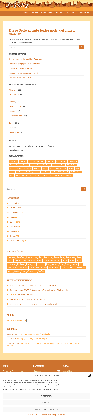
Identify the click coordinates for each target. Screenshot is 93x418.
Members (34, 12)
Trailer (37, 175)
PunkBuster (45, 172)
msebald (13, 299)
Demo (12, 165)
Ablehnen (46, 402)
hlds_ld (45, 168)
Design (18, 165)
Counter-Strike (16, 106)
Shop (67, 12)
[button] (89, 375)
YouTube (69, 175)
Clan (42, 161)
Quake (13, 111)
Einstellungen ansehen (46, 409)
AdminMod (13, 161)
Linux (64, 168)
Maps (77, 168)
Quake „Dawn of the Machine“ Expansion (25, 59)
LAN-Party (57, 168)
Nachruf (19, 172)
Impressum (61, 415)
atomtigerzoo (12, 334)
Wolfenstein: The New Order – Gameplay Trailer (38, 304)
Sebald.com (11, 339)
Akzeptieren (46, 396)
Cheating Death (34, 161)
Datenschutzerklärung (48, 415)
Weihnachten (59, 175)
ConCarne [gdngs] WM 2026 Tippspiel (24, 64)
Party (31, 172)
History (59, 12)
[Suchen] (81, 47)
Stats (11, 175)
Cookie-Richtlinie (34, 415)
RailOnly (65, 172)
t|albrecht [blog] (13, 343)
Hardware (37, 168)
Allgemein (13, 90)
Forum (43, 12)
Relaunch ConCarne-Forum (20, 78)
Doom (33, 165)
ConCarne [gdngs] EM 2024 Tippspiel (24, 73)
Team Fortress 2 (16, 116)
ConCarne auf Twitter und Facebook (41, 285)
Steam (18, 175)
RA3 (59, 172)
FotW (11, 127)
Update (44, 175)
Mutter (12, 172)
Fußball (73, 165)
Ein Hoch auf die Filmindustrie (55, 290)
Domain (25, 165)
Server (50, 12)
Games (12, 102)
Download (40, 165)
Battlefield (22, 161)
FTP (68, 165)
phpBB (37, 172)
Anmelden (67, 371)
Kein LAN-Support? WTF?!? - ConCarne (25, 290)
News (26, 12)
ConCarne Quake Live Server (20, 68)
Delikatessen (14, 132)
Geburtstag (14, 94)
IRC (51, 168)
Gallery (74, 12)
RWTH (73, 172)
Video (51, 175)
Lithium (71, 168)
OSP (25, 172)
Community (50, 161)
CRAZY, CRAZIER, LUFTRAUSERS (32, 299)
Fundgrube (84, 12)
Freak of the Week (58, 165)
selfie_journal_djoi (17, 285)
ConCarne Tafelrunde (25, 295)
